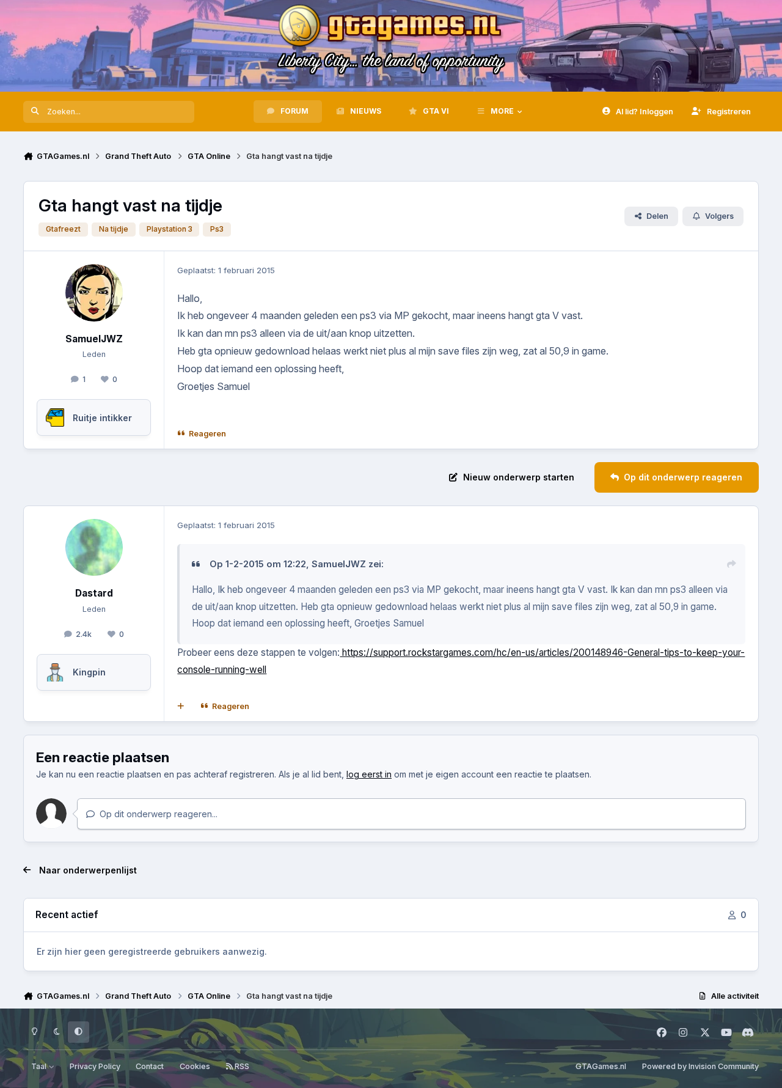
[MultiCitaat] (180, 706)
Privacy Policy (95, 1066)
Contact (150, 1066)
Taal (39, 1066)
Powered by (700, 1066)
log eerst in (369, 774)
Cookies (195, 1066)
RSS (241, 1066)
